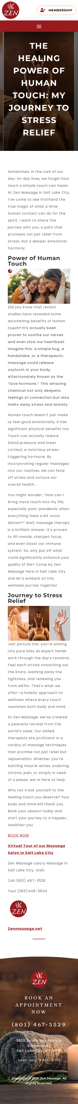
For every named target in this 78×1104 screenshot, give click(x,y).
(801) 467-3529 (39, 1024)
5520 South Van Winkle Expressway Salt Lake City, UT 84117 (39, 1045)
